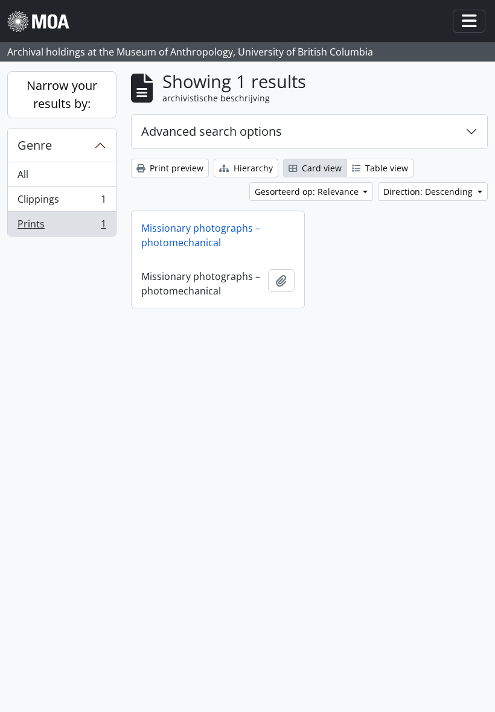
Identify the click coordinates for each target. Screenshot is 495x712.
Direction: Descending (429, 191)
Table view (385, 168)
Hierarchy (252, 168)
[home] (43, 21)
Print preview (175, 168)
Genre (35, 145)
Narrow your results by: (62, 94)
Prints (61, 226)
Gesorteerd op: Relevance (308, 191)
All (23, 174)
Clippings (61, 202)
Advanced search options (211, 131)
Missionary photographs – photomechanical (200, 235)
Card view (320, 168)
